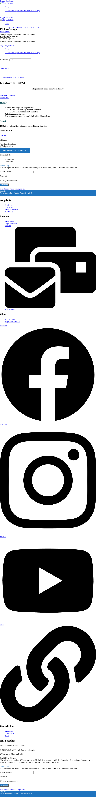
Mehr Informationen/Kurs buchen (15, 150)
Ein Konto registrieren (8, 195)
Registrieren (9, 46)
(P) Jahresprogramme (8, 77)
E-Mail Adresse (5, 172)
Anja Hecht (3, 135)
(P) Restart (21, 77)
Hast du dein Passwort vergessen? (12, 189)
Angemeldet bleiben (10, 181)
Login (2, 46)
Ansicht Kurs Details (7, 96)
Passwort (3, 176)
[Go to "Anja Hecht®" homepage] (6, 3)
